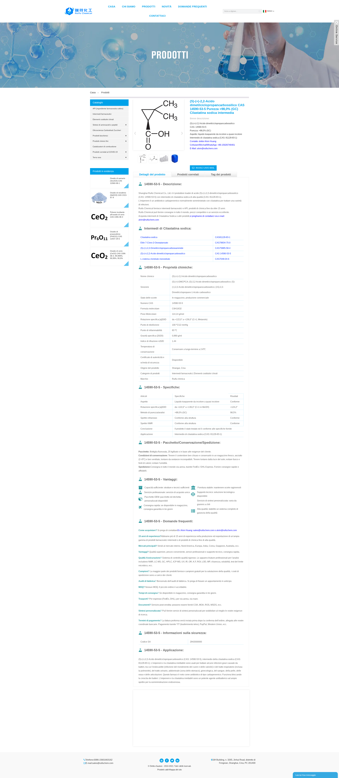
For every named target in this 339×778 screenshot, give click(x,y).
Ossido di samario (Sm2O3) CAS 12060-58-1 (117, 180)
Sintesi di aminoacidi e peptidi (105, 125)
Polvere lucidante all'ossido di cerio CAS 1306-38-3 (117, 214)
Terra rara (97, 157)
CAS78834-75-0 (222, 243)
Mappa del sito (175, 769)
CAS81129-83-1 (222, 237)
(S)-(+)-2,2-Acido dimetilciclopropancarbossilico (162, 253)
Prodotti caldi (162, 769)
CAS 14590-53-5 (223, 253)
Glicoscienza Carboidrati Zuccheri (107, 130)
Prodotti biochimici (100, 136)
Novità (166, 6)
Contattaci (157, 15)
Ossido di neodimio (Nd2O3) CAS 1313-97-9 (118, 195)
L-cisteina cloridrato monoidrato (155, 259)
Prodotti (148, 6)
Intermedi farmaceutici (102, 114)
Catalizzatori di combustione (104, 146)
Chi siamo (128, 6)
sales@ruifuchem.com (102, 763)
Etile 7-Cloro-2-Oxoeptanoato (154, 243)
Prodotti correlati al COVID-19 (105, 152)
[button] (182, 133)
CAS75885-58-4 (222, 248)
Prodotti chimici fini (100, 141)
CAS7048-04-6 (222, 259)
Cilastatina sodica (148, 237)
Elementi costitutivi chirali (103, 119)
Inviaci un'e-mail (205, 168)
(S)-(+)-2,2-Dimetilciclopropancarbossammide (161, 248)
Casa (111, 6)
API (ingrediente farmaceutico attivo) (108, 108)
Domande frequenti (192, 6)
